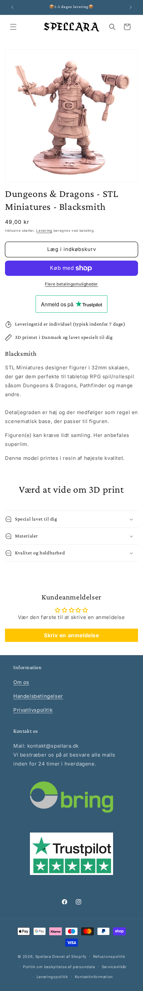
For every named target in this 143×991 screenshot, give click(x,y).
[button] (13, 27)
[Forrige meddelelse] (12, 7)
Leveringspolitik (52, 976)
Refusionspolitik (109, 956)
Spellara (43, 956)
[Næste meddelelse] (130, 7)
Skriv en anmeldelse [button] (71, 635)
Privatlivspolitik (33, 710)
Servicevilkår (114, 966)
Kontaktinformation (94, 976)
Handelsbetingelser (38, 696)
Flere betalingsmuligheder (71, 283)
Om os (21, 682)
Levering (44, 230)
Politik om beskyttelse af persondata (59, 966)
